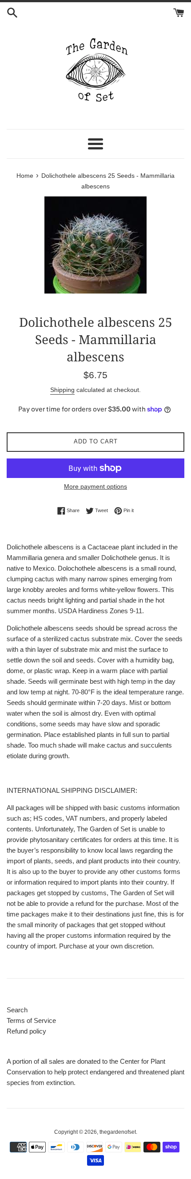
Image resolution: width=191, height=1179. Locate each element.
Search (17, 1010)
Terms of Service (31, 1020)
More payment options (95, 486)
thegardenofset (117, 1132)
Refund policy (26, 1031)
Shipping (62, 389)
